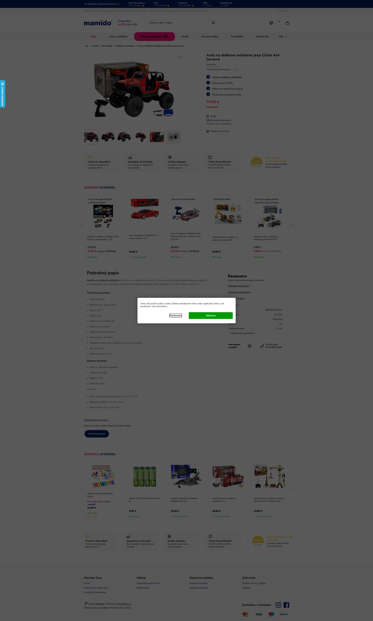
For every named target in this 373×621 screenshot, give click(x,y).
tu (166, 306)
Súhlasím (211, 315)
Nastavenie (176, 315)
